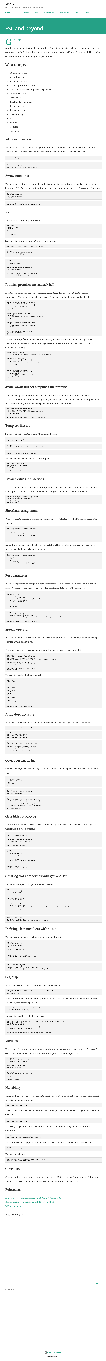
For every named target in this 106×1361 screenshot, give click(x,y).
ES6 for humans (13, 1206)
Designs (26, 13)
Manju (9, 3)
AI (16, 13)
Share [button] (96, 1283)
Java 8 (77, 13)
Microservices (49, 13)
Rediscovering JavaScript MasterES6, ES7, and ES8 (29, 1202)
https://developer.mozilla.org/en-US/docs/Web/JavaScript (34, 1197)
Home (7, 13)
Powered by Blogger (54, 1352)
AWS (36, 13)
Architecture (64, 13)
